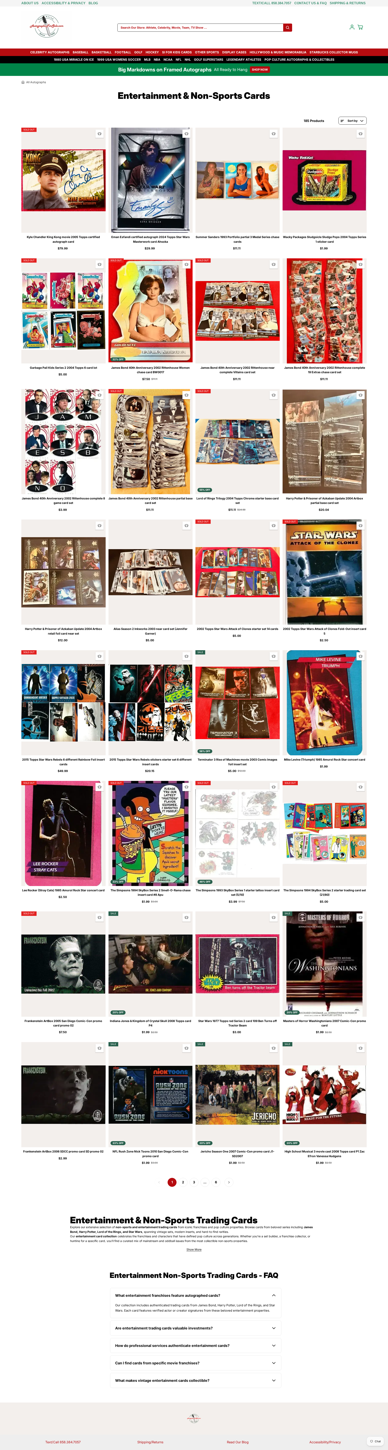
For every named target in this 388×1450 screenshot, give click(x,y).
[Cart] (360, 27)
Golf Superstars (208, 59)
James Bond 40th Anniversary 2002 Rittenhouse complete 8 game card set (63, 501)
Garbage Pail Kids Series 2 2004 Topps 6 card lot (63, 367)
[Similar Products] (99, 133)
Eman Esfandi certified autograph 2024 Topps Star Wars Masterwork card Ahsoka (150, 239)
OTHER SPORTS (207, 52)
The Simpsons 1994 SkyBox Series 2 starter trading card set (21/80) (324, 892)
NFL (178, 59)
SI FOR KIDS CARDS (177, 52)
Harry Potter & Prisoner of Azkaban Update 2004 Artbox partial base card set (324, 501)
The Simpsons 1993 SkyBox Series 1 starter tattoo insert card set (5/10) (238, 892)
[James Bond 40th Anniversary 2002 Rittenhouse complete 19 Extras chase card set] (325, 310)
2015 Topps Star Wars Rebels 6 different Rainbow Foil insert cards (63, 762)
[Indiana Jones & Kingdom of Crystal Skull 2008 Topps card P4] (150, 964)
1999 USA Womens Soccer (119, 59)
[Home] (23, 82)
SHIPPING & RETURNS (348, 3)
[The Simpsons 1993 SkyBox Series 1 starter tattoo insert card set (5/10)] (237, 833)
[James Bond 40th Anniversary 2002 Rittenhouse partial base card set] (150, 441)
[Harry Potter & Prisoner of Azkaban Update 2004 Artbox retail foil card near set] (63, 572)
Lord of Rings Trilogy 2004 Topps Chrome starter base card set (237, 501)
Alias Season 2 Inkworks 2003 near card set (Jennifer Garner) (150, 631)
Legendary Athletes (244, 59)
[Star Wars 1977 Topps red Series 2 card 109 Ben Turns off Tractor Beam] (237, 964)
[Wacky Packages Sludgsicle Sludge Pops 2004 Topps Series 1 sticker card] (325, 180)
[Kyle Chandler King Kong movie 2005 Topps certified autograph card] (63, 180)
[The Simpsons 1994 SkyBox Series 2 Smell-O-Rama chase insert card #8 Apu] (150, 833)
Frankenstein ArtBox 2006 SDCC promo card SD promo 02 (63, 1151)
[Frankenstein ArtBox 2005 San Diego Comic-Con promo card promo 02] (63, 964)
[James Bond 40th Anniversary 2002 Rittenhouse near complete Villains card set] (237, 310)
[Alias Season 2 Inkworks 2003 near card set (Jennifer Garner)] (150, 572)
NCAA (168, 59)
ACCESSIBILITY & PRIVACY (64, 3)
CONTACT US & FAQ (310, 3)
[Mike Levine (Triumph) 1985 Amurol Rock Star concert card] (325, 702)
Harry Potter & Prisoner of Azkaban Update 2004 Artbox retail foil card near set (63, 631)
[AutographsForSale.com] (46, 27)
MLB (147, 59)
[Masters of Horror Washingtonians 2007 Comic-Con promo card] (325, 964)
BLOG (93, 3)
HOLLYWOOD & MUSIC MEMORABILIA (278, 52)
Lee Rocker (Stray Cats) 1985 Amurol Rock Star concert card (63, 890)
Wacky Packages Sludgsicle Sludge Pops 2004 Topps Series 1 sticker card (324, 239)
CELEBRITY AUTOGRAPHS (49, 52)
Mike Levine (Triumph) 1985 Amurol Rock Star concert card (324, 759)
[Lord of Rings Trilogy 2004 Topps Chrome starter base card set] (237, 441)
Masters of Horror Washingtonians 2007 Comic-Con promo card (324, 1023)
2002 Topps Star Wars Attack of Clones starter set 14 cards (237, 629)
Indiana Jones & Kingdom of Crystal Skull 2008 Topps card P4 (150, 1023)
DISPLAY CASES (234, 52)
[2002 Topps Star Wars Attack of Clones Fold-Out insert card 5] (325, 572)
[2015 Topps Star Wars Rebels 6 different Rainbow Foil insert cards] (63, 702)
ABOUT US (30, 3)
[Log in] (352, 27)
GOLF (138, 52)
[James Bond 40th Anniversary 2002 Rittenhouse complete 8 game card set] (63, 441)
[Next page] (229, 1182)
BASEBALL (80, 52)
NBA (157, 59)
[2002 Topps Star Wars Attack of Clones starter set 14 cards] (237, 572)
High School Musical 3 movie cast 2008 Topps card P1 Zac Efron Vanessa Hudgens (325, 1154)
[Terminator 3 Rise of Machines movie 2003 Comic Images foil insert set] (237, 702)
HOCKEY (152, 52)
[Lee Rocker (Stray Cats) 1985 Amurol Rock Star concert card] (63, 833)
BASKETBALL (102, 52)
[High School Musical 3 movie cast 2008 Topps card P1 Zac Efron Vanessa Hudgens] (325, 1094)
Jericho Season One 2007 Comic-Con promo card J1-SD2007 (237, 1154)
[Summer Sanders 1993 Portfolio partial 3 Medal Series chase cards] (237, 180)
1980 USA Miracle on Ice (74, 59)
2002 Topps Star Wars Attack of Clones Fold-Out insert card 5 (324, 631)
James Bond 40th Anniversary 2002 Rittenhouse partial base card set (150, 501)
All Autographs (36, 82)
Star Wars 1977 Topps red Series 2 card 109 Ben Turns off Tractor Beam (237, 1023)
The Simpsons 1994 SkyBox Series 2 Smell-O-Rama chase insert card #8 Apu (151, 892)
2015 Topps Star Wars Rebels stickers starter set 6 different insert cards (150, 762)
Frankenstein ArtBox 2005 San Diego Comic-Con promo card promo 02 (63, 1023)
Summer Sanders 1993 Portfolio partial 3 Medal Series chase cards (237, 239)
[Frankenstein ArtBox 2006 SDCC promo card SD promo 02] (63, 1094)
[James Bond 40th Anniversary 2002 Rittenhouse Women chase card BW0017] (150, 310)
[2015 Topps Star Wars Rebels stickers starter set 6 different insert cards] (150, 702)
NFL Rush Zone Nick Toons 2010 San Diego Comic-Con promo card (150, 1154)
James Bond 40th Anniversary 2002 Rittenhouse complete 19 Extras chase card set (324, 370)
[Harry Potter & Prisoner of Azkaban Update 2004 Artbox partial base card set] (325, 441)
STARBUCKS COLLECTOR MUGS (334, 52)
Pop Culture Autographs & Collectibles (299, 59)
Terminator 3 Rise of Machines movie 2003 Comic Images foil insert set (237, 762)
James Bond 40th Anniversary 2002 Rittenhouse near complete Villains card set (238, 370)
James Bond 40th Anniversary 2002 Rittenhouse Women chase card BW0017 (150, 370)
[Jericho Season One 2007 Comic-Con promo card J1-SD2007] (237, 1094)
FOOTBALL (123, 52)
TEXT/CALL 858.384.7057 (271, 3)
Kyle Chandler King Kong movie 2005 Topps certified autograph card (63, 239)
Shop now (260, 69)
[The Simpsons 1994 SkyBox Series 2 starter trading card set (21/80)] (325, 833)
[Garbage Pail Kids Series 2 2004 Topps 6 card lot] (63, 310)
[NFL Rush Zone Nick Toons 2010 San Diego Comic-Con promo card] (150, 1094)
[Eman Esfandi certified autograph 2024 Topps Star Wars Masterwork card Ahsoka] (150, 180)
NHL (188, 59)
